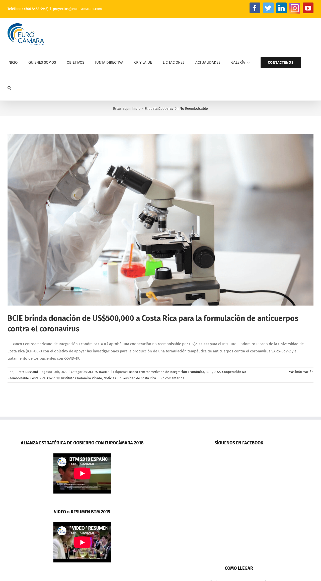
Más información (301, 372)
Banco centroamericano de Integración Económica (166, 372)
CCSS (217, 372)
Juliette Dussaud (26, 372)
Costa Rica (38, 378)
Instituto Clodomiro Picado (81, 378)
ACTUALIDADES (98, 372)
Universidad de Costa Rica (136, 378)
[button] (9, 88)
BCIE (209, 372)
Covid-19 (53, 378)
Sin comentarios (172, 378)
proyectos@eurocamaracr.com (77, 9)
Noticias (110, 378)
